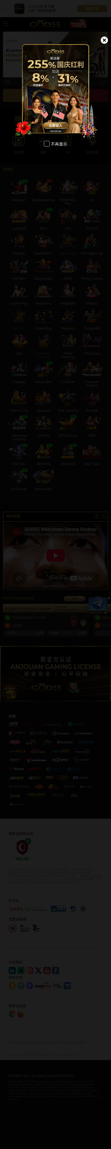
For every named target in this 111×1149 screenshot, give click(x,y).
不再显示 (59, 143)
